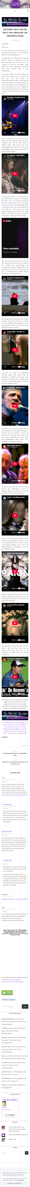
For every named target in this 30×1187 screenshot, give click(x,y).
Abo (25, 1006)
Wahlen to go (12, 1139)
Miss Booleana (7, 831)
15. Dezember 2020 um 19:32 (9, 806)
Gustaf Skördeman (7, 1109)
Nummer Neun (7, 804)
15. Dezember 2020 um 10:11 (8, 779)
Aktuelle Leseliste (10, 1100)
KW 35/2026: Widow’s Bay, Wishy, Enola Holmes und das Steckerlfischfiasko (14, 1021)
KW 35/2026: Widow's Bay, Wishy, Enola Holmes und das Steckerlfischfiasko (17, 1129)
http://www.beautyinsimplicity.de (18, 795)
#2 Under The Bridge (18, 722)
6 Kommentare (24, 745)
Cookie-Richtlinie (20, 1180)
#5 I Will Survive (9, 727)
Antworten (4, 781)
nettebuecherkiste (8, 1019)
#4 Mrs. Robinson (21, 725)
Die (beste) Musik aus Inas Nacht (18, 1134)
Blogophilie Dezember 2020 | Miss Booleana (15, 899)
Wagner (4, 1107)
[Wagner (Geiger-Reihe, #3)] (10, 1104)
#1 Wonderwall (6, 722)
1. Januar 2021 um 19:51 (7, 833)
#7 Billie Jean (16, 729)
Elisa (3, 777)
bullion (4, 1056)
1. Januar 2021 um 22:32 (8, 862)
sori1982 (5, 1028)
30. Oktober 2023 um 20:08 (8, 909)
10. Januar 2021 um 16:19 (7, 896)
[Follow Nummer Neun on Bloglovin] (15, 999)
